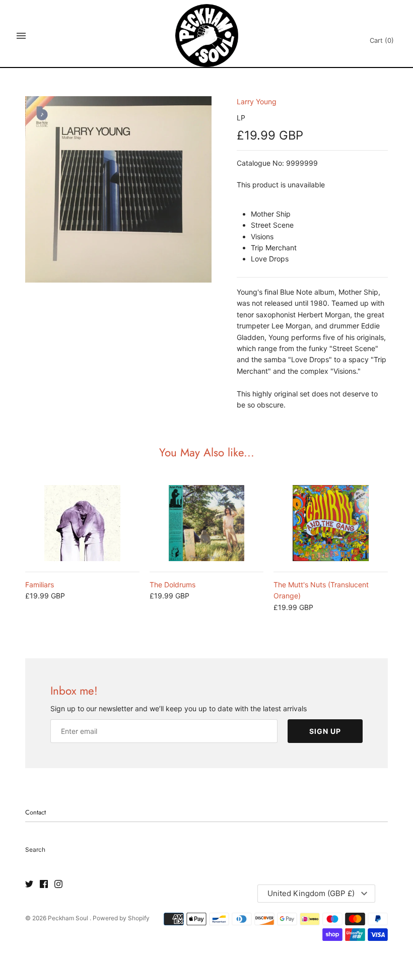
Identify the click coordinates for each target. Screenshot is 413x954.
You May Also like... (206, 452)
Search (35, 849)
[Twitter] (29, 884)
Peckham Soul (69, 918)
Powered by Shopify (121, 918)
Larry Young (257, 101)
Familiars (39, 584)
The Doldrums (172, 584)
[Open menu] (21, 36)
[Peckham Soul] (206, 35)
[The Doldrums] (207, 523)
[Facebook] (44, 884)
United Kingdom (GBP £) (311, 893)
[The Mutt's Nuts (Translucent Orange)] (330, 523)
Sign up (325, 731)
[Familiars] (82, 523)
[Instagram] (58, 884)
